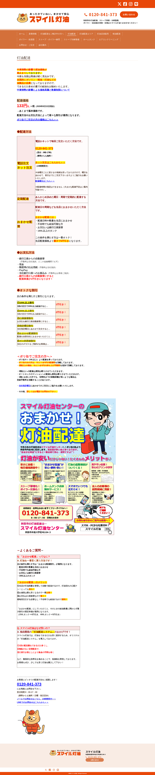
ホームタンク (89, 39)
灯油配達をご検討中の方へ (52, 34)
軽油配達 (116, 34)
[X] (119, 4)
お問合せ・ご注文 (27, 45)
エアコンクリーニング (108, 39)
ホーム (22, 34)
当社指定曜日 (23, 329)
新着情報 (33, 34)
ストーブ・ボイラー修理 (49, 39)
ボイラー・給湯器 (27, 39)
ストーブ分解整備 (71, 39)
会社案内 (42, 45)
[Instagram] (130, 4)
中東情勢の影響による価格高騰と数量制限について (43, 90)
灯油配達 (72, 34)
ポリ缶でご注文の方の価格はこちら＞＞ (37, 119)
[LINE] (136, 4)
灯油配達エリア (86, 34)
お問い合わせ (129, 14)
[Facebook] (125, 4)
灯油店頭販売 (103, 34)
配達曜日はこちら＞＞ (45, 181)
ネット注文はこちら (45, 162)
